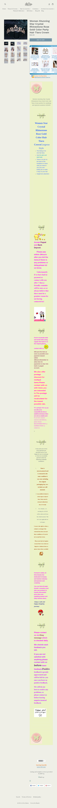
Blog (42, 11)
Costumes (36, 9)
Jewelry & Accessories (48, 9)
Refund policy (37, 797)
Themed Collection (19, 11)
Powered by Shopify (35, 803)
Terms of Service (26, 797)
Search (18, 797)
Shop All (37, 11)
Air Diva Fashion (25, 803)
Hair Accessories (25, 9)
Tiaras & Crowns (13, 9)
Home (4, 9)
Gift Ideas (30, 11)
